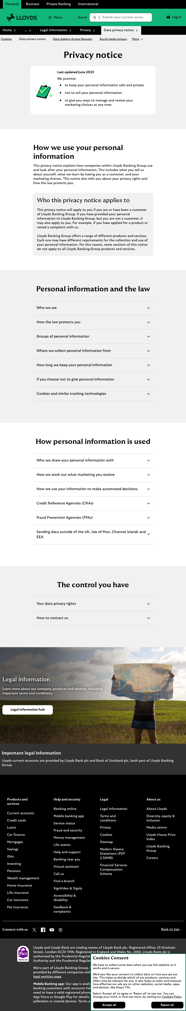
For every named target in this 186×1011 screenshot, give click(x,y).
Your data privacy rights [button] (56, 606)
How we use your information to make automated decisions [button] (87, 491)
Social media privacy (113, 39)
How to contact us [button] (52, 620)
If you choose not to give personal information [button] (75, 382)
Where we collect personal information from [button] (73, 353)
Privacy (85, 30)
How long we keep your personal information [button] (74, 367)
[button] (173, 17)
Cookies (6, 39)
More (135, 39)
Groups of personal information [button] (62, 339)
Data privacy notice (32, 39)
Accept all (109, 1005)
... (26, 30)
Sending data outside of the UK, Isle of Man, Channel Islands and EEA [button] (91, 537)
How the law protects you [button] (58, 324)
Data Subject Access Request (72, 39)
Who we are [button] (46, 310)
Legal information (53, 30)
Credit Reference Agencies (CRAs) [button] (65, 506)
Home (7, 30)
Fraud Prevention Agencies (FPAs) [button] (64, 520)
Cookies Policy (172, 996)
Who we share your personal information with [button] (75, 463)
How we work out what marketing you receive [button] (75, 477)
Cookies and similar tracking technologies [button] (71, 396)
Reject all (167, 1005)
